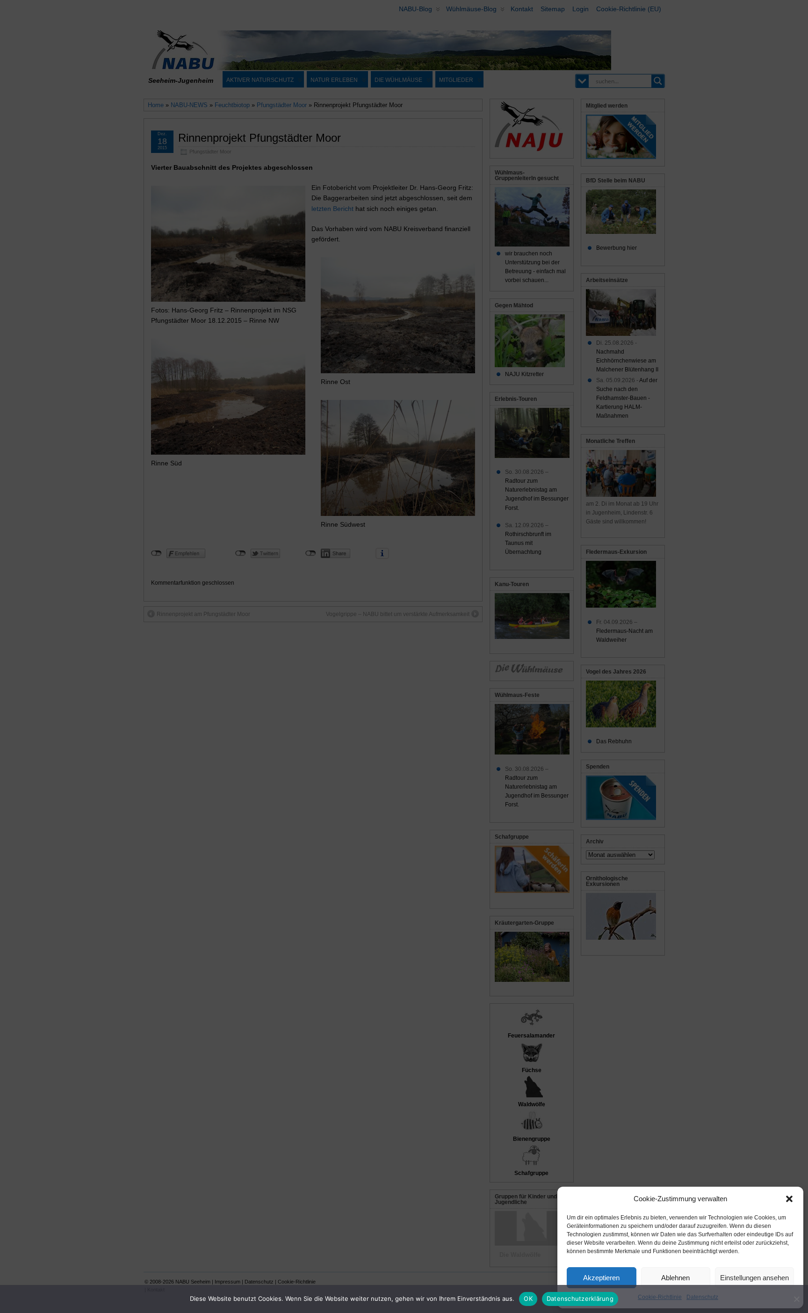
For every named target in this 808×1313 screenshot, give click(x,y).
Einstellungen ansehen (754, 1278)
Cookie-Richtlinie (660, 1297)
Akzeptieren (601, 1278)
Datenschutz (702, 1297)
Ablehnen (675, 1278)
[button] (789, 1199)
